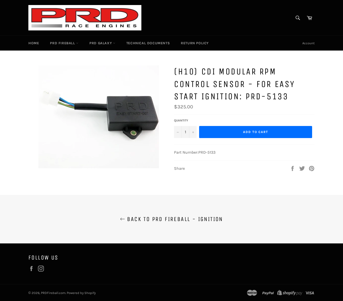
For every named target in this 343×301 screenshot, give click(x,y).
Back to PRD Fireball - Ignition (174, 219)
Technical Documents (148, 43)
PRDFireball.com (53, 293)
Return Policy (195, 43)
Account (308, 43)
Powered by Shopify (81, 293)
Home (33, 43)
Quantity (181, 120)
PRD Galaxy (101, 43)
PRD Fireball (63, 43)
